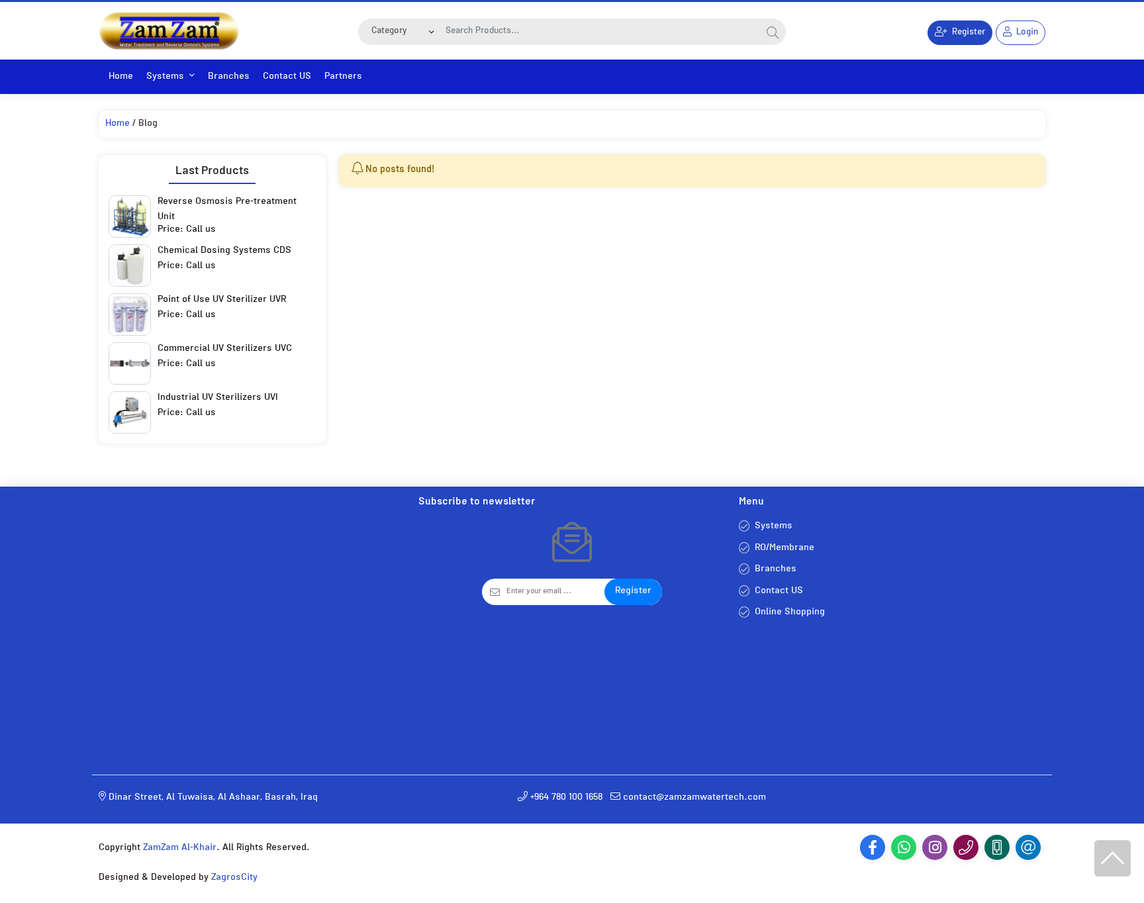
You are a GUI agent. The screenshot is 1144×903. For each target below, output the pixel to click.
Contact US (287, 77)
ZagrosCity (234, 878)
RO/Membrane (784, 548)
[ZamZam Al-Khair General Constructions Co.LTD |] (169, 31)
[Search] (772, 32)
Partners (343, 77)
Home (121, 77)
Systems (165, 77)
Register (633, 591)
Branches (229, 77)
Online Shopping (790, 612)
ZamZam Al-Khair (179, 848)
